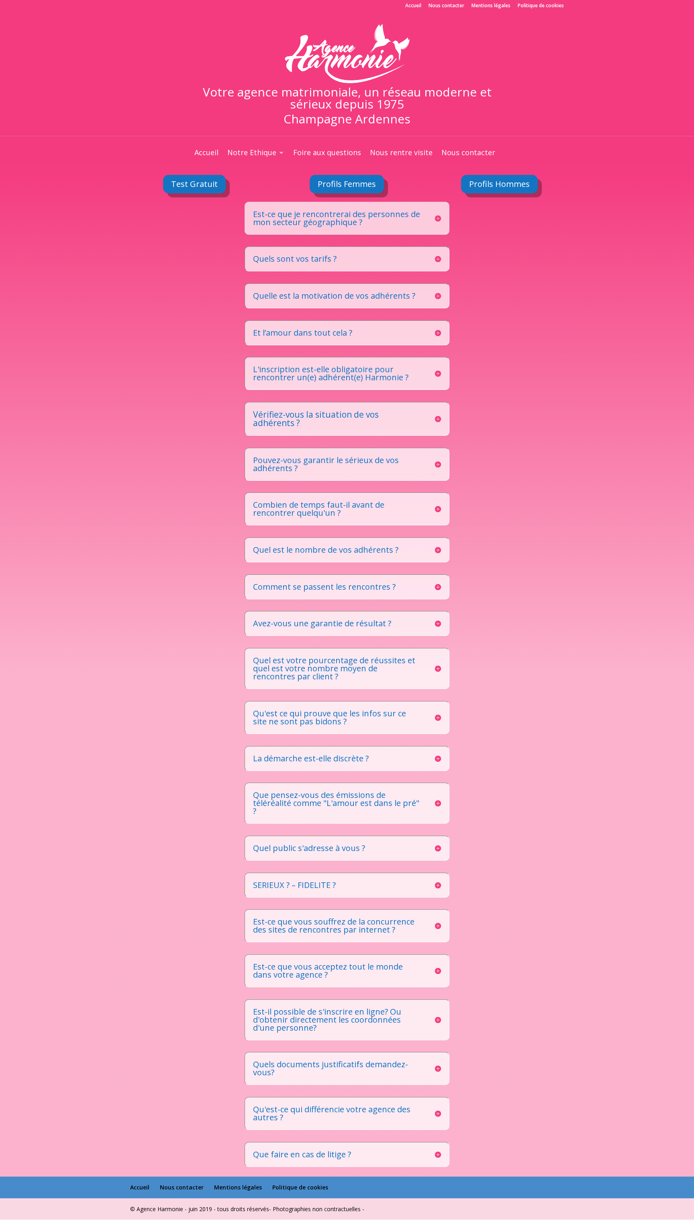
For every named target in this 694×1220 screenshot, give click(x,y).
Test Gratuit (194, 183)
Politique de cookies (541, 6)
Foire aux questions (327, 153)
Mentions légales (491, 6)
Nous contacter (446, 6)
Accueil (413, 6)
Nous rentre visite (401, 153)
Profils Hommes (499, 183)
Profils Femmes (347, 183)
